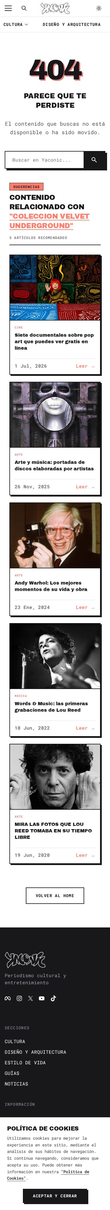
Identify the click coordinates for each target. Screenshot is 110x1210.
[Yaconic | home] (55, 960)
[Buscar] (24, 8)
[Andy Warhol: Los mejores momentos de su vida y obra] (55, 535)
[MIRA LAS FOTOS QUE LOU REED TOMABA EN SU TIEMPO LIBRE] (55, 776)
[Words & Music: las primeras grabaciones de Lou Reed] (55, 656)
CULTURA (13, 24)
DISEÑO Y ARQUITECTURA (72, 24)
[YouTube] (42, 998)
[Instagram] (19, 998)
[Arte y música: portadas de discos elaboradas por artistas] (55, 414)
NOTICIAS (16, 1083)
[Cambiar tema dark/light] (98, 8)
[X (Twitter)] (30, 998)
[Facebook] (8, 998)
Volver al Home (55, 895)
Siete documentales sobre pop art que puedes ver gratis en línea (54, 342)
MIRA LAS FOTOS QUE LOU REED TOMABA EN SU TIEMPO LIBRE (53, 831)
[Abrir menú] (11, 8)
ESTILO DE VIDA (25, 1062)
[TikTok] (53, 998)
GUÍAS (12, 1073)
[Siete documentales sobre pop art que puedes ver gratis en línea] (55, 287)
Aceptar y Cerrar (55, 1196)
